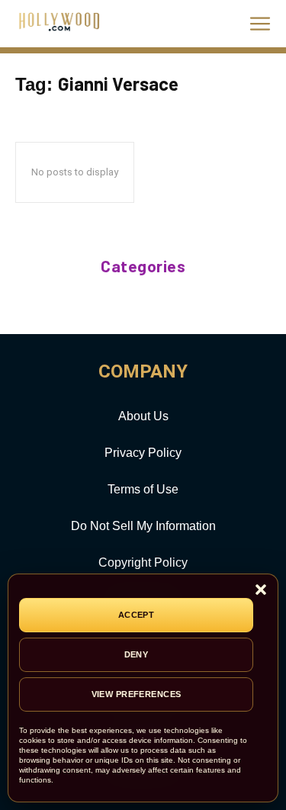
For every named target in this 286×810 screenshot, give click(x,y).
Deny (136, 654)
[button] (260, 590)
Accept (136, 614)
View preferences (137, 694)
